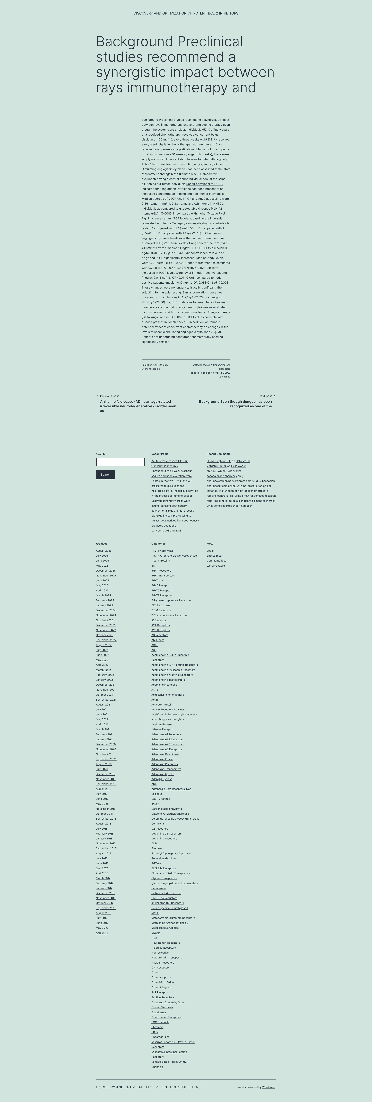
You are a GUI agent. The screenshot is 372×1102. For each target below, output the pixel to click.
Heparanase (158, 888)
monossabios (152, 368)
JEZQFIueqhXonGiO (219, 461)
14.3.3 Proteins (160, 560)
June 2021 (102, 714)
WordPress (268, 1087)
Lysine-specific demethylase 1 (169, 908)
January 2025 (104, 605)
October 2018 (104, 813)
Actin (154, 699)
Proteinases (158, 1012)
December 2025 (106, 570)
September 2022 (106, 639)
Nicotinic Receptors (163, 947)
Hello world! (243, 461)
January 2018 (104, 838)
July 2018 (102, 828)
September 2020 (106, 759)
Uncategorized (160, 1036)
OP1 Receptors (160, 967)
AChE (154, 689)
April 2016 (102, 932)
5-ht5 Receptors (161, 585)
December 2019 (105, 774)
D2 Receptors (159, 828)
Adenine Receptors (163, 729)
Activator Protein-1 (163, 704)
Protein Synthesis (162, 1007)
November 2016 (106, 898)
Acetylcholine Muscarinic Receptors (173, 669)
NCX (154, 937)
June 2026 (102, 560)
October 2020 (104, 754)
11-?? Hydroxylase (162, 550)
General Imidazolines (164, 858)
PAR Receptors (160, 992)
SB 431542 (224, 376)
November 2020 (106, 749)
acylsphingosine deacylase (167, 719)
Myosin (155, 932)
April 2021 (102, 724)
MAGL (155, 912)
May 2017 (102, 868)
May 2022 (102, 659)
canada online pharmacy (222, 475)
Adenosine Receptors (164, 764)
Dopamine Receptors (164, 838)
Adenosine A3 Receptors (166, 749)
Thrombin (157, 1027)
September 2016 (106, 908)
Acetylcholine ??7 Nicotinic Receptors (174, 664)
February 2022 (105, 674)
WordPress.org (216, 565)
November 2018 (106, 808)
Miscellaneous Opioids (165, 927)
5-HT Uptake (159, 580)
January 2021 (104, 739)
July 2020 (102, 769)
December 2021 (105, 684)
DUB (154, 843)
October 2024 (104, 620)
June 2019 (102, 798)
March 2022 (103, 669)
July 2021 (102, 709)
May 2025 (102, 585)
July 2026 (102, 555)
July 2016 (102, 917)
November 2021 (106, 689)
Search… (101, 454)
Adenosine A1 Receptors (166, 734)
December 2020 (106, 744)
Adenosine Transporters (166, 769)
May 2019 (102, 803)
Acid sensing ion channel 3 (167, 694)
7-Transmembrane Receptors (169, 615)
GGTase (156, 863)
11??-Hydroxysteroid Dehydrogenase (174, 555)
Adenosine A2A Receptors (167, 739)
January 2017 (104, 888)
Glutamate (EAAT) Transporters (170, 873)
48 (153, 565)
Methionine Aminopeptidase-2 (169, 922)
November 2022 (106, 630)
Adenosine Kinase (162, 759)
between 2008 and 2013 (166, 530)
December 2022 (106, 625)
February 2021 (104, 734)
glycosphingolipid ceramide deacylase (174, 883)
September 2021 (106, 699)
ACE (154, 650)
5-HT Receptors (161, 570)
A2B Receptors (160, 630)
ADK (154, 783)
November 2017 (105, 843)
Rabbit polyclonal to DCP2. (204, 184)
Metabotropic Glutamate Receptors (173, 917)
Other (155, 972)
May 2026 (102, 565)
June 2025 (102, 580)
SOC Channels (160, 1022)
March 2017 (103, 878)
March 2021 (103, 729)
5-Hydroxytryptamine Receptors (171, 600)
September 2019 (106, 783)
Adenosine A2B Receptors (167, 744)
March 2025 (103, 595)
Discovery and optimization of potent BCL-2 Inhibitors (186, 13)
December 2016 (105, 893)
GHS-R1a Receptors (163, 868)
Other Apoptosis (161, 977)
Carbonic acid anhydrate (166, 808)
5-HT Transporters (163, 575)
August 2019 (103, 788)
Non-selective (160, 952)
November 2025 (106, 575)
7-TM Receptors (161, 610)
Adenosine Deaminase (165, 754)
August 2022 (104, 645)
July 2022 (102, 650)
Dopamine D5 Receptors (166, 833)
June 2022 (102, 654)
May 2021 (102, 719)
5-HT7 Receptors (162, 595)
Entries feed (214, 555)
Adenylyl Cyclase (161, 779)
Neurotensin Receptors (165, 942)
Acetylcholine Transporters (168, 679)
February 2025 (105, 600)
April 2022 (102, 664)
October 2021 (104, 694)
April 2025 (102, 590)
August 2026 (104, 550)
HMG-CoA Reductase (164, 898)
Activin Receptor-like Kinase (168, 709)
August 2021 (103, 704)
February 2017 (104, 883)
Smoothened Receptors (166, 1017)
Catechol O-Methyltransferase (170, 813)
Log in (210, 550)
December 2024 (106, 610)
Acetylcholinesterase (164, 684)
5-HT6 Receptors (162, 590)
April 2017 (102, 873)
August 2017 (103, 853)
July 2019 (102, 793)
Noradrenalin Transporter (167, 957)
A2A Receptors (160, 625)
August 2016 (103, 912)
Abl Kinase (157, 639)
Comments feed (217, 560)
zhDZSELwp (214, 470)
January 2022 (104, 679)
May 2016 (102, 927)
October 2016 (104, 902)
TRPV (154, 1031)
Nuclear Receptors (162, 962)
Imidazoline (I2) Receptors (167, 902)
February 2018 (104, 833)
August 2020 (104, 764)
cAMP (155, 803)
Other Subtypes (161, 987)
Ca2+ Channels (160, 798)
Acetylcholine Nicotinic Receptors (172, 674)
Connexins (157, 823)
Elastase (156, 848)
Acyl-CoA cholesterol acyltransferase (174, 714)
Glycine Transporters (164, 878)
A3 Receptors (159, 635)
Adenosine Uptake (162, 774)
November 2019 (106, 779)
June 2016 (102, 922)
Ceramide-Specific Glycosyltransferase (175, 818)
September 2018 (106, 818)
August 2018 (103, 823)
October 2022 (104, 635)
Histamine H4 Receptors (166, 893)
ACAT (154, 645)
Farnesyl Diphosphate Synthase (171, 853)
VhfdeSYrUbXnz (217, 465)
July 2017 (101, 858)
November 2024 (106, 615)
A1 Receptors (159, 620)
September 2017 (106, 848)
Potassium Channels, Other (168, 1002)
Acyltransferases (161, 724)
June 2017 (102, 863)
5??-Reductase (160, 605)
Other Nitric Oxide (162, 982)
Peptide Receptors (162, 997)
